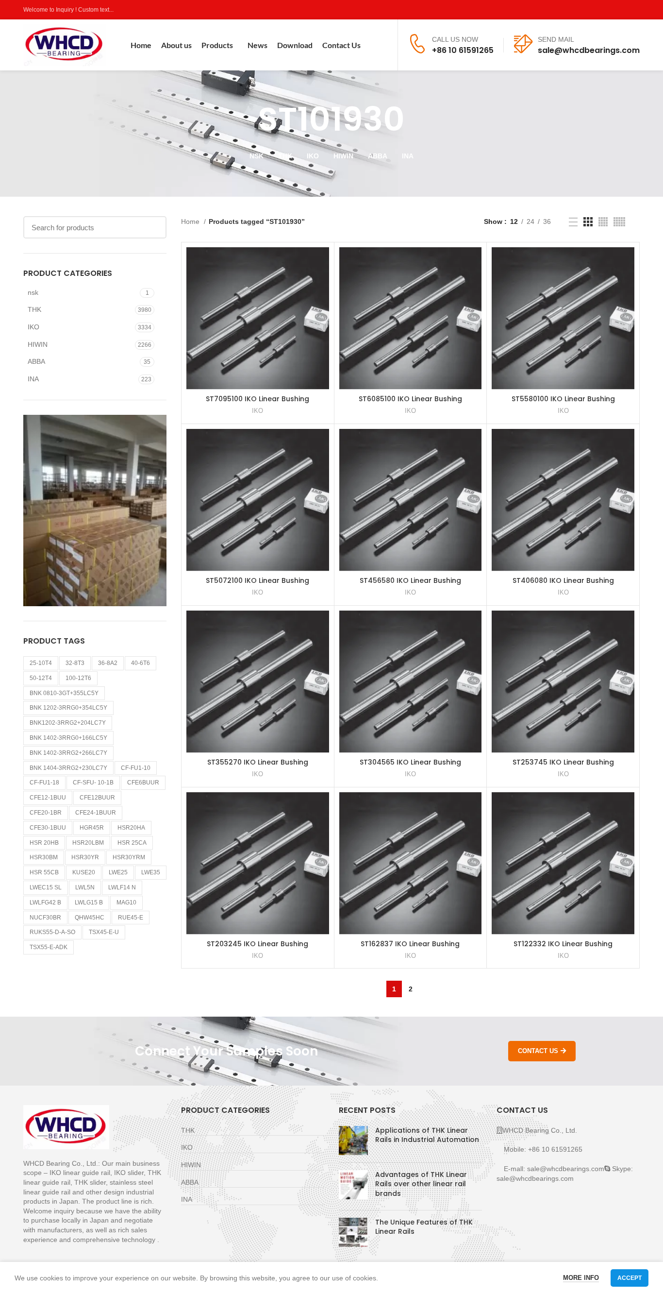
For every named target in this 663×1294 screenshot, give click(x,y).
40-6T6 (140, 663)
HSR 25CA (132, 842)
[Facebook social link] (589, 9)
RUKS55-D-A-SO (52, 932)
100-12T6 (78, 678)
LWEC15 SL (46, 887)
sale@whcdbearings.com (589, 50)
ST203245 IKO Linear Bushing (257, 944)
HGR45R (92, 827)
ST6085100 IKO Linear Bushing (410, 399)
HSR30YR (85, 857)
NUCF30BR (45, 917)
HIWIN (38, 344)
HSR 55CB (44, 872)
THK (34, 309)
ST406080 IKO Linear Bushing (563, 580)
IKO (33, 327)
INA (33, 379)
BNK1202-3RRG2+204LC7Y (68, 722)
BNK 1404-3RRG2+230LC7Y (68, 768)
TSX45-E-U (104, 932)
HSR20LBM (88, 842)
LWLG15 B (89, 902)
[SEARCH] (153, 227)
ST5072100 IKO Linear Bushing (257, 580)
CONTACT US (538, 1051)
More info (581, 1277)
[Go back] (246, 119)
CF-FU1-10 (135, 768)
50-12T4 (41, 678)
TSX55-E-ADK (48, 947)
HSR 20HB (44, 842)
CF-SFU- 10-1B (93, 782)
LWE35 (150, 872)
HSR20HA (131, 827)
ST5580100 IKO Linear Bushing (563, 399)
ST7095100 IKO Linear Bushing (257, 399)
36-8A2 (107, 663)
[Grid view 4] (603, 221)
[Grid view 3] (588, 221)
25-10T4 (41, 663)
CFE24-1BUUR (95, 812)
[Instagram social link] (611, 9)
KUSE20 (83, 872)
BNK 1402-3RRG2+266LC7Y (68, 752)
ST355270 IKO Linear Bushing (257, 762)
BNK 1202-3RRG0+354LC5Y (68, 707)
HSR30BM (44, 857)
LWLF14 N (122, 887)
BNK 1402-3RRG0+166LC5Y (68, 737)
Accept (629, 1278)
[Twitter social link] (600, 9)
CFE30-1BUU (48, 827)
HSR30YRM (129, 857)
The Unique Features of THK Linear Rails (424, 1227)
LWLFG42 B (45, 902)
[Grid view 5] (619, 221)
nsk (33, 292)
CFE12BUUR (97, 797)
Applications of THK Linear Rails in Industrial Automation (427, 1135)
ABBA (36, 361)
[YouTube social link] (623, 9)
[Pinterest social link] (634, 9)
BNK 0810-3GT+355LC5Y (64, 693)
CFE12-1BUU (48, 797)
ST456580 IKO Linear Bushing (410, 580)
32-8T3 (75, 663)
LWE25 (118, 872)
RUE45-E (130, 917)
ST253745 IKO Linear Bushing (563, 762)
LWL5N (85, 887)
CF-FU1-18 (44, 782)
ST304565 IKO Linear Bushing (410, 762)
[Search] (384, 45)
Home (191, 221)
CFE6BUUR (143, 782)
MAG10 (126, 902)
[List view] (573, 222)
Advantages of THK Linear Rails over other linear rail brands (421, 1184)
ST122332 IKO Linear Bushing (563, 944)
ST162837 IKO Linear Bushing (410, 944)
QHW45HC (89, 917)
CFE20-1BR (46, 812)
